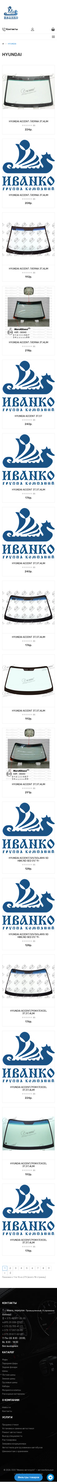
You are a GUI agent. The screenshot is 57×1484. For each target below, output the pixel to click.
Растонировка (9, 1440)
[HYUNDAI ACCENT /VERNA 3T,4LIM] (28, 91)
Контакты (7, 1411)
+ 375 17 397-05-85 (12, 1330)
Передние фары (10, 1363)
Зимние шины (8, 1378)
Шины (5, 1371)
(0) (34, 125)
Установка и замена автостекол (18, 1428)
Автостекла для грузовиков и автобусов (22, 1447)
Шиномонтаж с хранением (15, 1451)
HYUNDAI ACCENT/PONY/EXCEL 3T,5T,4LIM (28, 1012)
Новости (6, 1407)
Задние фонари (9, 1367)
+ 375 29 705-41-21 (12, 1326)
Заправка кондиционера (14, 1444)
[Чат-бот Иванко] (50, 1477)
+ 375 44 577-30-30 (15, 1318)
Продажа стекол (10, 1424)
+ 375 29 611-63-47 (12, 1334)
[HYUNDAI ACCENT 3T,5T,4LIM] (28, 459)
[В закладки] (5, 114)
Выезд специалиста (12, 1436)
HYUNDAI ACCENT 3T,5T (28, 416)
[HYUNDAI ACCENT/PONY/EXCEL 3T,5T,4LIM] (28, 981)
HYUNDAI (12, 44)
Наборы (6, 1386)
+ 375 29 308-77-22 (12, 1322)
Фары (5, 1359)
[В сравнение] (51, 114)
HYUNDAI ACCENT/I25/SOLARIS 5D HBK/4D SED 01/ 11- (28, 859)
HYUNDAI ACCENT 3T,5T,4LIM (28, 489)
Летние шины (8, 1375)
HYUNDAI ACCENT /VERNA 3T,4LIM (28, 121)
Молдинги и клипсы (11, 1390)
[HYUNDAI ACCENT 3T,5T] (28, 386)
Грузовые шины (9, 1382)
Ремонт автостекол (12, 1432)
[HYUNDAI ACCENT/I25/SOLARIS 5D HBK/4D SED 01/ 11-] (28, 828)
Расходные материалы (13, 1394)
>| (10, 1273)
